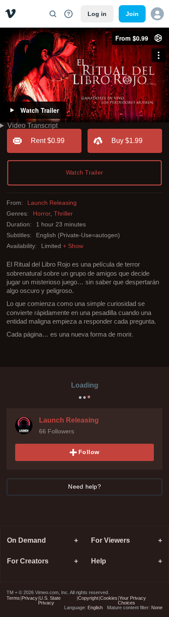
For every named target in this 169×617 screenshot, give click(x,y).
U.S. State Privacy (49, 600)
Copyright (88, 598)
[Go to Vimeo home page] (10, 13)
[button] (157, 13)
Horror (41, 213)
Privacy (30, 598)
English (95, 607)
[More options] (159, 55)
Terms (13, 598)
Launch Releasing (52, 202)
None (156, 607)
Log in (97, 13)
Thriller (63, 213)
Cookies (108, 598)
